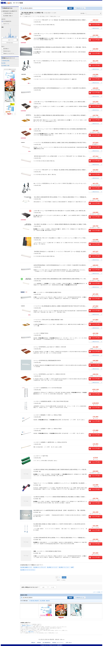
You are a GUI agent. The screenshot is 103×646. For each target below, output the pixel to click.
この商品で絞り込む (95, 28)
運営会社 (33, 642)
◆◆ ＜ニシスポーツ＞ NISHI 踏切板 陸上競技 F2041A (47, 292)
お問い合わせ (69, 642)
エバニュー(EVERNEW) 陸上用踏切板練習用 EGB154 (47, 360)
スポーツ (6, 23)
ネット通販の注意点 (29, 631)
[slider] (2, 37)
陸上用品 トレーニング (52, 567)
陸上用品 (3, 63)
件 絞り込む (10, 42)
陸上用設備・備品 (8, 15)
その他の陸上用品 (8, 13)
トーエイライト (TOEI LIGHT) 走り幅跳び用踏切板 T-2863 (48, 319)
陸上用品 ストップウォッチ (40, 567)
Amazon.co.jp (7, 51)
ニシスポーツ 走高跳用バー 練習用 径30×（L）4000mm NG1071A (50, 442)
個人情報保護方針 (47, 642)
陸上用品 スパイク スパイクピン (28, 569)
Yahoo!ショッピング (8, 53)
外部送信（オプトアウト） (58, 642)
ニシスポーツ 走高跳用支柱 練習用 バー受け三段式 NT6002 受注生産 (51, 401)
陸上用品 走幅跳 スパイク (26, 567)
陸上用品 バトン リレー (64, 567)
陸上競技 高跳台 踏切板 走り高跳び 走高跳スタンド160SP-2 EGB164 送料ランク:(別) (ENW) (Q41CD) (59, 524)
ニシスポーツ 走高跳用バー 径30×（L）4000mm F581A (48, 428)
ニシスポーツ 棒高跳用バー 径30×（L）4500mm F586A (48, 415)
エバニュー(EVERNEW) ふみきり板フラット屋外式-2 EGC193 (49, 374)
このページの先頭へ (97, 592)
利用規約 (39, 642)
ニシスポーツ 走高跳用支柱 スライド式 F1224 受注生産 (48, 387)
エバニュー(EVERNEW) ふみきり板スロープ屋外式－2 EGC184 (50, 346)
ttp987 (72, 567)
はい (44, 587)
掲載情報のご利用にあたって (27, 625)
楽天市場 (6, 48)
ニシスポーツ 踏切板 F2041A (41, 333)
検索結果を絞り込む (80, 8)
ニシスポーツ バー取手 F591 (41, 455)
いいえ (52, 587)
